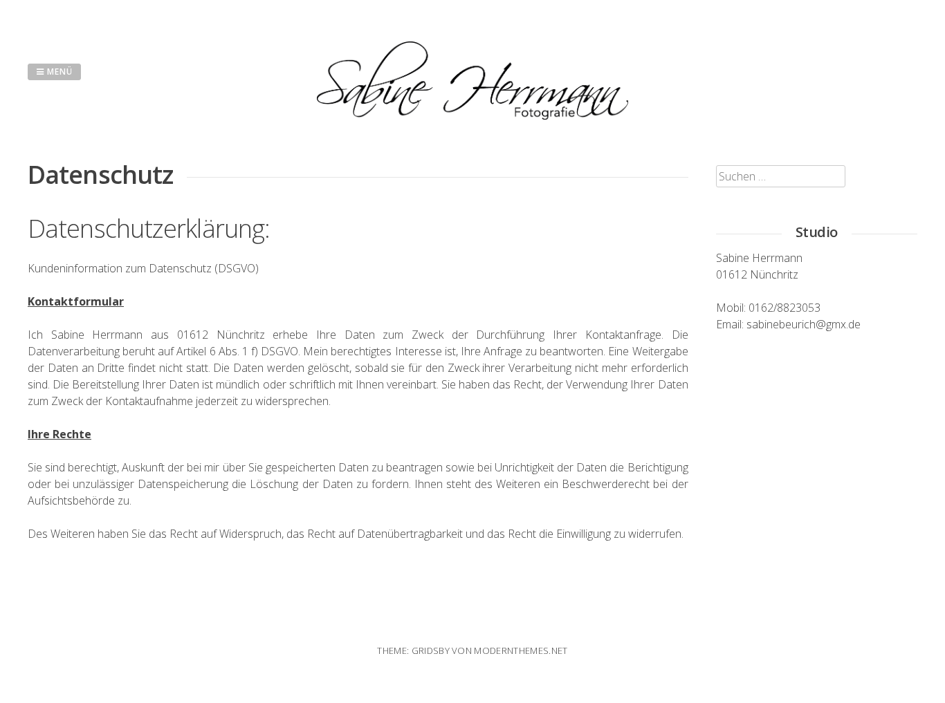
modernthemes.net (520, 650)
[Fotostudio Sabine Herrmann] (472, 115)
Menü (58, 71)
